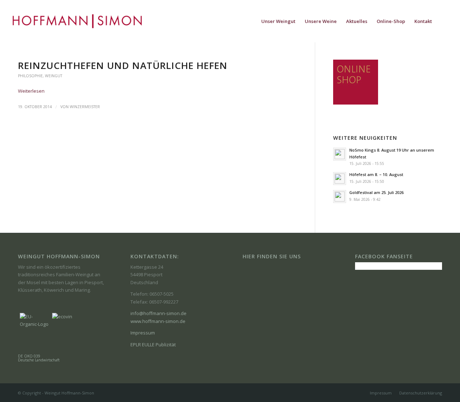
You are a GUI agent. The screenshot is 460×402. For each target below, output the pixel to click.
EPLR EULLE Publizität (153, 344)
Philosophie (30, 75)
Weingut (53, 75)
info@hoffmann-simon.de (158, 313)
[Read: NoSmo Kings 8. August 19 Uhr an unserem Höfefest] (339, 154)
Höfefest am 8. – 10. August (376, 174)
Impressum (142, 332)
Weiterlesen (31, 91)
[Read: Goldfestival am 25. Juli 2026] (339, 196)
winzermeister (85, 106)
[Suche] (444, 21)
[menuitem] (278, 21)
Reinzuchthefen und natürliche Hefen (122, 65)
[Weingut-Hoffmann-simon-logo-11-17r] (77, 21)
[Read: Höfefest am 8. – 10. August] (339, 178)
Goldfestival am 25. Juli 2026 (376, 192)
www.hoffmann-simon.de (157, 321)
